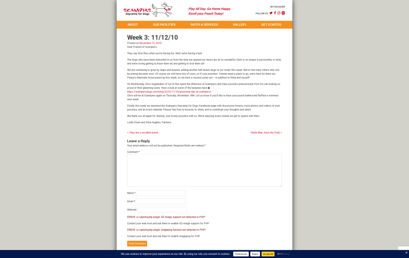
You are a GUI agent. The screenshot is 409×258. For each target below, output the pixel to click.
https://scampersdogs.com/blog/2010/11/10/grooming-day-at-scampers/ (169, 91)
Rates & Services (204, 24)
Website (132, 209)
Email (131, 201)
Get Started (271, 24)
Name (131, 193)
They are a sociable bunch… (144, 132)
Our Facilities (164, 24)
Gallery (239, 24)
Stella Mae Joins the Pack (265, 132)
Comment (133, 151)
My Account (277, 6)
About (133, 24)
